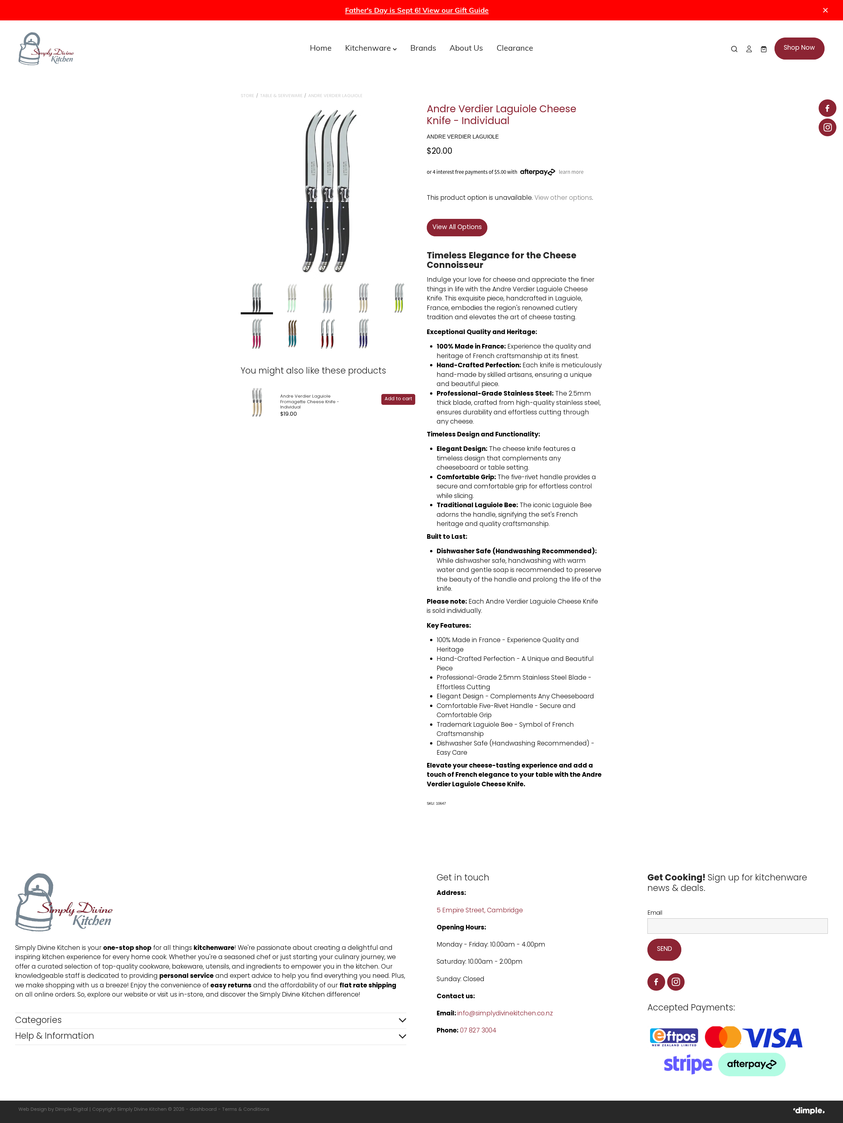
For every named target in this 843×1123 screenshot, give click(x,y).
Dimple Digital (71, 1109)
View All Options (457, 227)
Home (321, 47)
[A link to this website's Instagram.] (827, 127)
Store (247, 95)
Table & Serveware (281, 95)
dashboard (203, 1109)
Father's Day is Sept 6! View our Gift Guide (417, 10)
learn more (571, 172)
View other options (563, 198)
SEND (664, 949)
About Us (466, 47)
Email (654, 913)
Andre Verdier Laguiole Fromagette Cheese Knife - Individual (309, 402)
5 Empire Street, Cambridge (481, 911)
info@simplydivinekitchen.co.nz (505, 1014)
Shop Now (799, 48)
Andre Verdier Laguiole (335, 95)
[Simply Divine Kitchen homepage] (99, 48)
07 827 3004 (478, 1031)
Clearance (515, 47)
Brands (423, 47)
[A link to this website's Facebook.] (827, 108)
